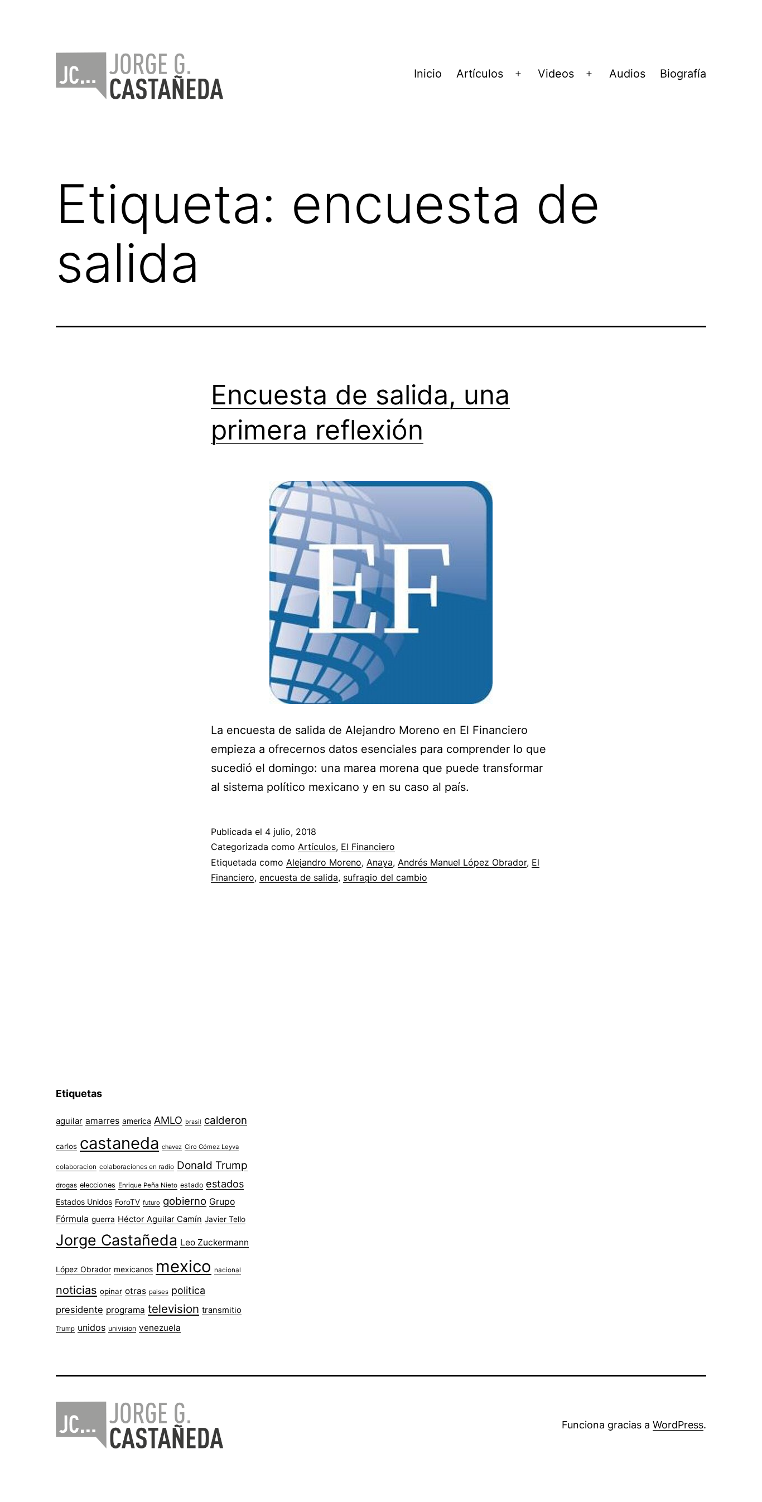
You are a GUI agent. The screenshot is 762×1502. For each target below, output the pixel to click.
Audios (627, 73)
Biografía (683, 73)
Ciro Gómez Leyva (212, 1147)
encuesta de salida (298, 877)
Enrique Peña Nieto (147, 1185)
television (173, 1309)
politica (188, 1290)
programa (125, 1310)
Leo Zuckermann (214, 1242)
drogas (66, 1185)
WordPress (678, 1425)
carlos (66, 1146)
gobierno (184, 1201)
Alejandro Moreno (323, 862)
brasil (193, 1122)
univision (122, 1328)
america (136, 1121)
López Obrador (83, 1269)
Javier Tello (225, 1219)
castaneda (119, 1143)
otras (135, 1291)
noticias (76, 1290)
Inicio (428, 73)
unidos (91, 1327)
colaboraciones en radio (136, 1166)
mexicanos (133, 1269)
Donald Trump (212, 1165)
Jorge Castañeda (116, 1240)
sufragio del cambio (385, 877)
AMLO (168, 1120)
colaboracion (76, 1166)
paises (158, 1292)
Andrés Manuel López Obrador (462, 862)
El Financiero (368, 846)
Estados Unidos (84, 1201)
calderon (225, 1120)
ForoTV (127, 1201)
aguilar (69, 1120)
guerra (103, 1219)
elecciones (97, 1185)
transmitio (222, 1310)
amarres (102, 1120)
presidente (79, 1309)
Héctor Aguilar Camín (160, 1219)
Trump (65, 1328)
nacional (227, 1270)
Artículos (479, 73)
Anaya (379, 862)
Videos (556, 73)
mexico (183, 1266)
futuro (151, 1202)
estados (225, 1183)
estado (191, 1185)
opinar (111, 1291)
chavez (172, 1147)
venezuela (160, 1327)
